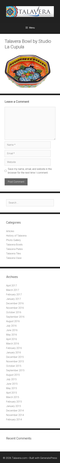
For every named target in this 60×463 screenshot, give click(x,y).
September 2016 (15, 316)
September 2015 (15, 370)
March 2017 (12, 290)
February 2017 (14, 294)
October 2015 (13, 365)
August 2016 (13, 321)
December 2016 (15, 303)
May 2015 (11, 388)
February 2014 (14, 419)
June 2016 (12, 330)
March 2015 (12, 397)
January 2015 (13, 406)
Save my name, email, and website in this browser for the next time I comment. (30, 171)
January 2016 (13, 352)
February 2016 (14, 348)
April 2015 (11, 392)
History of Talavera (16, 235)
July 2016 (11, 325)
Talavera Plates (14, 249)
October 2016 (13, 312)
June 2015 (12, 383)
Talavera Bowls (14, 244)
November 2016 (15, 307)
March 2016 (12, 343)
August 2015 (13, 374)
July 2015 (11, 379)
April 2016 (11, 339)
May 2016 (11, 334)
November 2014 (15, 415)
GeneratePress (48, 457)
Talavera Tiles (13, 253)
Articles (10, 231)
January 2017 (13, 298)
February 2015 (14, 401)
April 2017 (11, 285)
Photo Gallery (13, 240)
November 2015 (15, 361)
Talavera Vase (14, 258)
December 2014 (15, 410)
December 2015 (15, 357)
